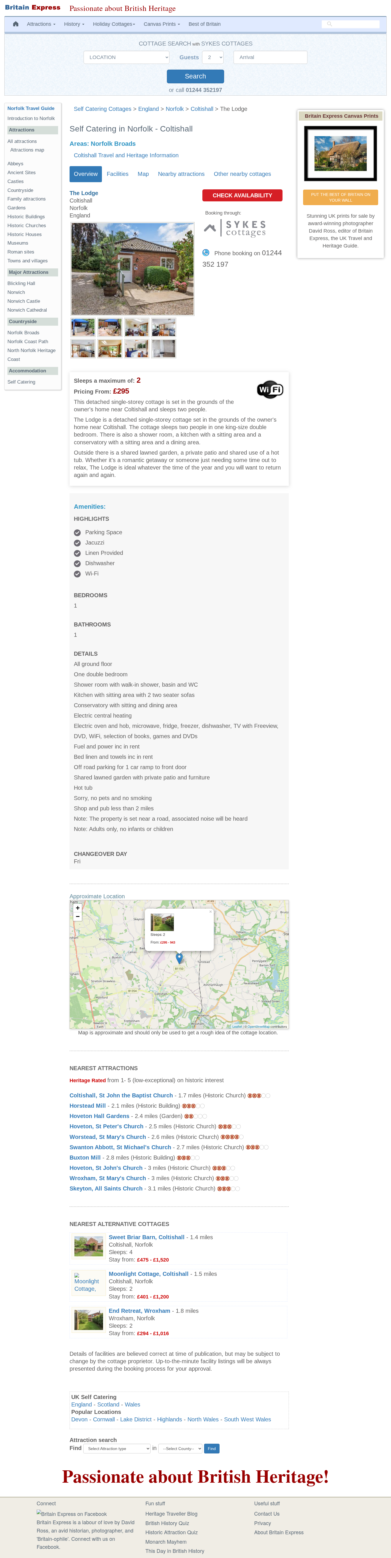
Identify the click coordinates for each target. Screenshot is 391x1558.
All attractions (22, 141)
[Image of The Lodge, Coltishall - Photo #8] (163, 348)
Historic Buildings (26, 216)
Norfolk (175, 109)
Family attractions (26, 199)
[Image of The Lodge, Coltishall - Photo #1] (83, 327)
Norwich (16, 292)
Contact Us (267, 1513)
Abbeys (15, 163)
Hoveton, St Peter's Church (106, 1126)
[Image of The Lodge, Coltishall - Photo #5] (83, 348)
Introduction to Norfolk (31, 118)
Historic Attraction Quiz (171, 1532)
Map (143, 174)
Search (195, 76)
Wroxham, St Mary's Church (108, 1178)
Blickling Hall (21, 283)
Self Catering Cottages (102, 109)
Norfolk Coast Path (27, 341)
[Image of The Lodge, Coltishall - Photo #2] (109, 327)
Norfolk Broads (23, 332)
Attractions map (27, 150)
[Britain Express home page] (32, 7)
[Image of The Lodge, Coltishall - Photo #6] (109, 348)
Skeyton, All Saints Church (106, 1188)
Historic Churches (26, 225)
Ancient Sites (21, 172)
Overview (86, 174)
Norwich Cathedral (27, 310)
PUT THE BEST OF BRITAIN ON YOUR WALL (341, 197)
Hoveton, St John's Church (106, 1168)
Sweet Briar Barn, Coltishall (147, 1237)
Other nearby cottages (242, 174)
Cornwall (104, 1419)
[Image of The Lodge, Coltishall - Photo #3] (136, 327)
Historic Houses (24, 234)
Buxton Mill (85, 1157)
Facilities (118, 174)
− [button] (78, 916)
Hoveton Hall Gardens (99, 1116)
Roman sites (20, 252)
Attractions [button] (40, 24)
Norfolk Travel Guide (30, 108)
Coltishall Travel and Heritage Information (126, 155)
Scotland (108, 1404)
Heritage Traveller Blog (171, 1513)
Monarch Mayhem (166, 1541)
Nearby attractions (181, 174)
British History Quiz (167, 1522)
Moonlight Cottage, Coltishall (149, 1274)
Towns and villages (27, 261)
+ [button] (78, 907)
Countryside (20, 190)
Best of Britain (205, 24)
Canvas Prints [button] (160, 24)
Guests (190, 57)
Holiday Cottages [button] (112, 24)
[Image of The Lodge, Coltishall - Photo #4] (163, 327)
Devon (79, 1419)
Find (76, 1448)
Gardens (16, 208)
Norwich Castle (23, 301)
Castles (15, 181)
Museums (17, 243)
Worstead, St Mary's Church (108, 1137)
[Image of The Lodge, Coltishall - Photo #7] (136, 348)
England (148, 109)
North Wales (203, 1419)
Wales (132, 1404)
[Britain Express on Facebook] (72, 1512)
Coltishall (202, 109)
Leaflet (237, 1026)
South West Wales (247, 1419)
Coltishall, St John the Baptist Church (121, 1095)
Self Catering (21, 382)
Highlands (169, 1419)
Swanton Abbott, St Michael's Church (120, 1147)
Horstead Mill (88, 1106)
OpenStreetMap (259, 1026)
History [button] (73, 24)
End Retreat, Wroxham (139, 1311)
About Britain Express (279, 1532)
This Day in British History (174, 1550)
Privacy (262, 1522)
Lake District (136, 1419)
